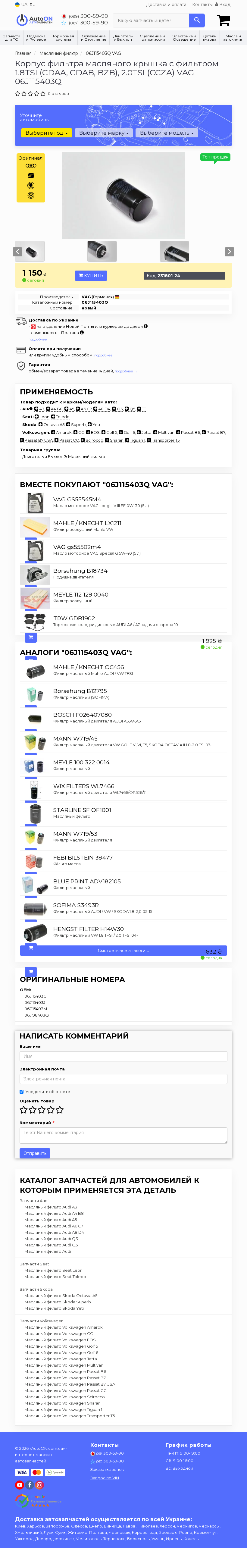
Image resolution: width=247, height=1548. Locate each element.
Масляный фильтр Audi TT (50, 1251)
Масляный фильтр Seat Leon (53, 1270)
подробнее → (40, 339)
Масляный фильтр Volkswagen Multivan (63, 1365)
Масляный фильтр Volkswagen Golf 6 (61, 1352)
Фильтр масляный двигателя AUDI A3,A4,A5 (97, 721)
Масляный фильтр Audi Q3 (51, 1238)
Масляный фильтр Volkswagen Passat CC (65, 1390)
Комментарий (37, 1122)
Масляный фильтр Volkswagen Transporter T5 (69, 1415)
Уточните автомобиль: (34, 117)
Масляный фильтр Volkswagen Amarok (63, 1327)
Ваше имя (31, 1046)
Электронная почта (42, 1069)
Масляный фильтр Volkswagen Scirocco (64, 1396)
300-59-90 (88, 16)
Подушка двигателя (73, 577)
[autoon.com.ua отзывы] (38, 1501)
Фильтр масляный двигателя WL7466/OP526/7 (99, 792)
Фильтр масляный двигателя (82, 840)
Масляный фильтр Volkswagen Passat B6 (65, 1371)
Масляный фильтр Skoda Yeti (54, 1308)
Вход (224, 4)
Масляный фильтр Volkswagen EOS (60, 1339)
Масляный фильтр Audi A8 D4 (54, 1232)
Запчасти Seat (34, 1263)
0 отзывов (58, 93)
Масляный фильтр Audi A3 (50, 1207)
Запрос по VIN (104, 1477)
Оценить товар (37, 1100)
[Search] (197, 20)
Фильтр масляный (71, 768)
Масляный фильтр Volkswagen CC (58, 1333)
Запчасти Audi (34, 1200)
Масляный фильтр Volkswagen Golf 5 (61, 1346)
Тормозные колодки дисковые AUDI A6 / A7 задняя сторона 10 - (116, 624)
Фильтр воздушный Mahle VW (83, 529)
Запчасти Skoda (36, 1289)
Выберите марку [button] (102, 133)
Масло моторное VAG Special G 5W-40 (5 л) (97, 553)
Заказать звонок (107, 1469)
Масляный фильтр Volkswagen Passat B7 (65, 1377)
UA (23, 4)
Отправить (34, 1153)
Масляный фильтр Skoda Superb (57, 1301)
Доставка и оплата (166, 4)
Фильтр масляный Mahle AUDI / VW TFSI (93, 673)
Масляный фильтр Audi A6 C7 (53, 1226)
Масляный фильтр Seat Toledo (55, 1276)
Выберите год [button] (45, 133)
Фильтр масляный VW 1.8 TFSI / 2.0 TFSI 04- (95, 935)
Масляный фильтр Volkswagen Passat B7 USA (69, 1384)
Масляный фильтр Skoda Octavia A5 (60, 1295)
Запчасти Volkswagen (42, 1320)
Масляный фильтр (71, 816)
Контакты (202, 4)
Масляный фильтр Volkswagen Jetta (60, 1358)
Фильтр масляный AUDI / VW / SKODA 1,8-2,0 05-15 (102, 911)
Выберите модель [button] (165, 133)
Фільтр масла (67, 863)
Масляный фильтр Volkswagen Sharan (62, 1403)
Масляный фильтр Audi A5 (50, 1219)
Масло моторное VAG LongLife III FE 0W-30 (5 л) (101, 505)
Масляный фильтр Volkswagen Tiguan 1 (63, 1409)
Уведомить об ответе (48, 1091)
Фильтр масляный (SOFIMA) (81, 697)
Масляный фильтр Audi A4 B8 (54, 1213)
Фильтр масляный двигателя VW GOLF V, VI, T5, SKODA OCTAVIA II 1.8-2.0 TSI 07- (132, 744)
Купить (93, 275)
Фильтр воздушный (72, 600)
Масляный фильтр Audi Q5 (51, 1244)
